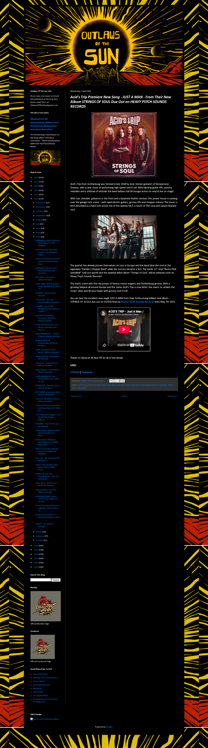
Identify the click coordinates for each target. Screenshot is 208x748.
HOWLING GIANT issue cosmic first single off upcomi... (46, 499)
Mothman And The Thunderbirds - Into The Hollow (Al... (47, 476)
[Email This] (110, 381)
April (38, 237)
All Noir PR (91, 385)
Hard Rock (120, 385)
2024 (36, 186)
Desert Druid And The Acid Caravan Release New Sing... (47, 261)
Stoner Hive (38, 692)
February (40, 536)
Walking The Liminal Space (45, 678)
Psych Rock (163, 385)
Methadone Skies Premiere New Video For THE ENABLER (48, 243)
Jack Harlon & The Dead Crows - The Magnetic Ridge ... (46, 252)
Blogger (109, 727)
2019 (36, 550)
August (39, 220)
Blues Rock (101, 385)
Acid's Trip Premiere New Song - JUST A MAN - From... (47, 467)
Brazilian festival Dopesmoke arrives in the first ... (47, 343)
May (38, 233)
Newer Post (76, 396)
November (41, 207)
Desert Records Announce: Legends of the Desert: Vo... (47, 508)
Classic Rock (110, 385)
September (41, 216)
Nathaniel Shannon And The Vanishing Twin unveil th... (46, 270)
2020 (36, 546)
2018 (36, 554)
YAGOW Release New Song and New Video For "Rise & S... (48, 408)
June (38, 228)
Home (124, 396)
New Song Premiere (150, 385)
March (39, 532)
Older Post (172, 396)
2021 (36, 199)
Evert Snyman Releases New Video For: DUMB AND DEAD (47, 442)
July (38, 224)
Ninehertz (37, 688)
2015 (36, 567)
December (41, 203)
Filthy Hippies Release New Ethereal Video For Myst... (47, 433)
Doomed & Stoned (41, 685)
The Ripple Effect (40, 696)
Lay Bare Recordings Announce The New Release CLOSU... (46, 318)
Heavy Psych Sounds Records (137, 302)
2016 (36, 563)
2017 (36, 558)
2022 (36, 195)
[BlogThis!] (114, 381)
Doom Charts (39, 681)
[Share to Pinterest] (123, 381)
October (40, 211)
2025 (36, 182)
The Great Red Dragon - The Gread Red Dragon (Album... (48, 417)
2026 (36, 178)
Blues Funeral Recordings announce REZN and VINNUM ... (47, 451)
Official (74, 372)
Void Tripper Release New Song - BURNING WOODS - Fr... (48, 286)
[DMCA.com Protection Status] (44, 719)
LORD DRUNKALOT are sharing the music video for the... (47, 379)
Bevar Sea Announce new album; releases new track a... (47, 327)
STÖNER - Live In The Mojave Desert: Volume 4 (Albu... (47, 309)
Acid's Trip (82, 385)
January (40, 540)
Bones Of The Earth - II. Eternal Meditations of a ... (48, 517)
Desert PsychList (40, 674)
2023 (36, 190)
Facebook (87, 372)
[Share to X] (117, 381)
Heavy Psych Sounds (133, 385)
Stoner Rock (81, 388)
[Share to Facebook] (120, 381)
